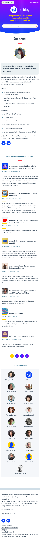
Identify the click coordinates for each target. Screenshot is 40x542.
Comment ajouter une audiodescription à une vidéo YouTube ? (23, 221)
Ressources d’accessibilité (9, 527)
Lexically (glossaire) (7, 532)
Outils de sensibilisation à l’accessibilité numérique (23, 194)
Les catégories (34, 2)
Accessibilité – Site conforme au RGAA (13, 536)
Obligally (4, 530)
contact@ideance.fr (7, 509)
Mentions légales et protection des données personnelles (19, 534)
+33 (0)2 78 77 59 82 (8, 514)
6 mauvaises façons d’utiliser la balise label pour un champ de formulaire (22, 167)
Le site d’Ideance (6, 525)
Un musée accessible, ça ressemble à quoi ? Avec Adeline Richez (22, 292)
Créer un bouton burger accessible (21, 336)
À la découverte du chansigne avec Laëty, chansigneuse (22, 267)
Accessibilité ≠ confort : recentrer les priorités (22, 242)
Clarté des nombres (16, 313)
